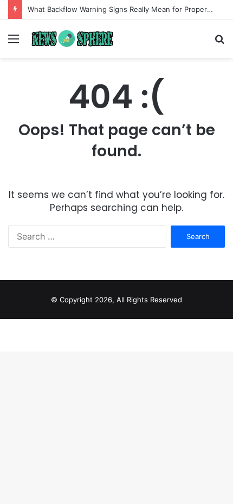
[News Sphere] (70, 38)
